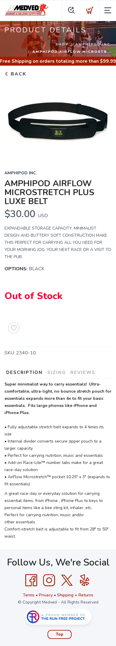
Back (17, 74)
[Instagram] (49, 580)
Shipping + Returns (75, 595)
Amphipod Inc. (93, 44)
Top (59, 634)
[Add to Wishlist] (13, 328)
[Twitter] (67, 580)
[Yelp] (85, 580)
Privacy (46, 595)
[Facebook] (31, 580)
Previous (14, 120)
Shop (61, 44)
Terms (29, 595)
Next (102, 120)
